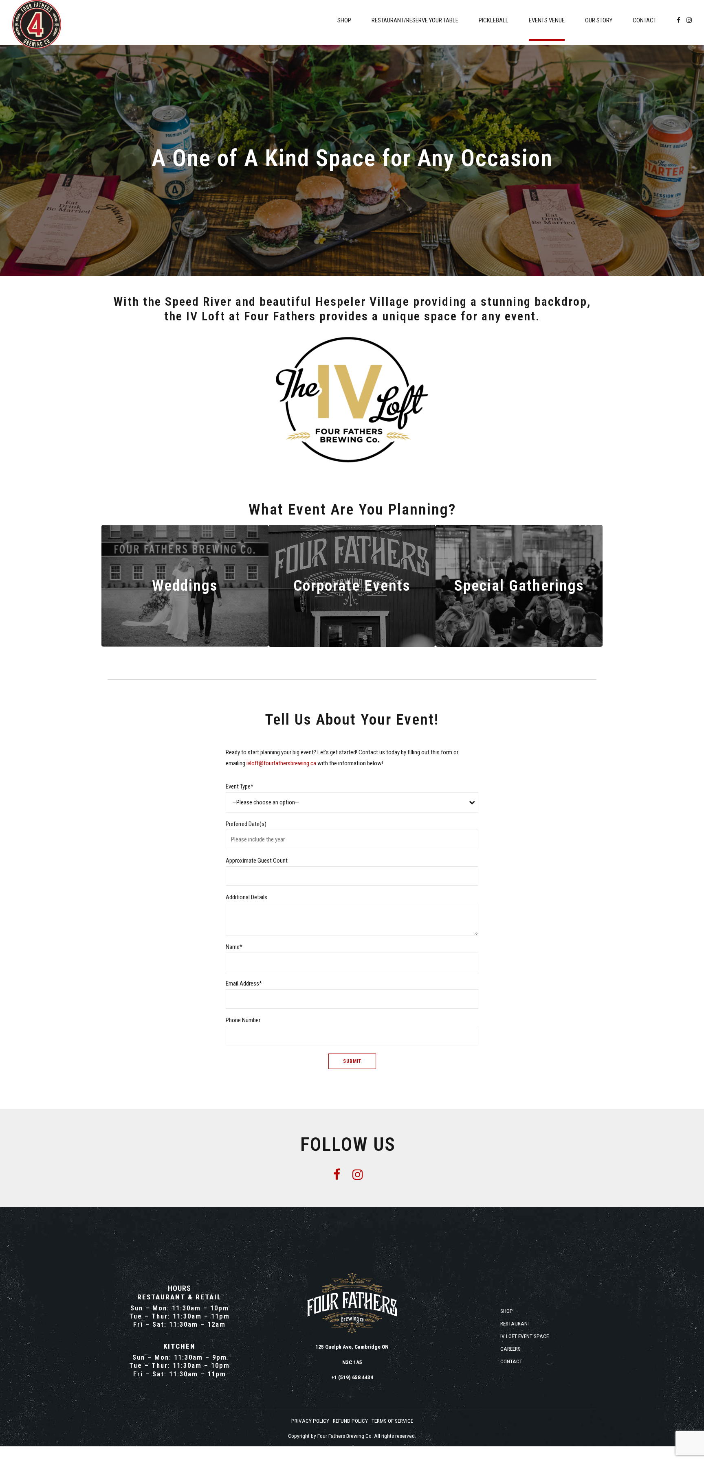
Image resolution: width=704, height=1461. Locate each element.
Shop (344, 20)
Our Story (598, 20)
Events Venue (547, 20)
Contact (644, 20)
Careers (510, 1348)
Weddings (185, 585)
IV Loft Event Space (524, 1336)
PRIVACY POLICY (310, 1420)
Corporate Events (352, 585)
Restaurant (515, 1323)
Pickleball (493, 20)
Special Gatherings (519, 585)
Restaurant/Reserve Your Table (415, 20)
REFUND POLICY (350, 1420)
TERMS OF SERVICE (392, 1420)
